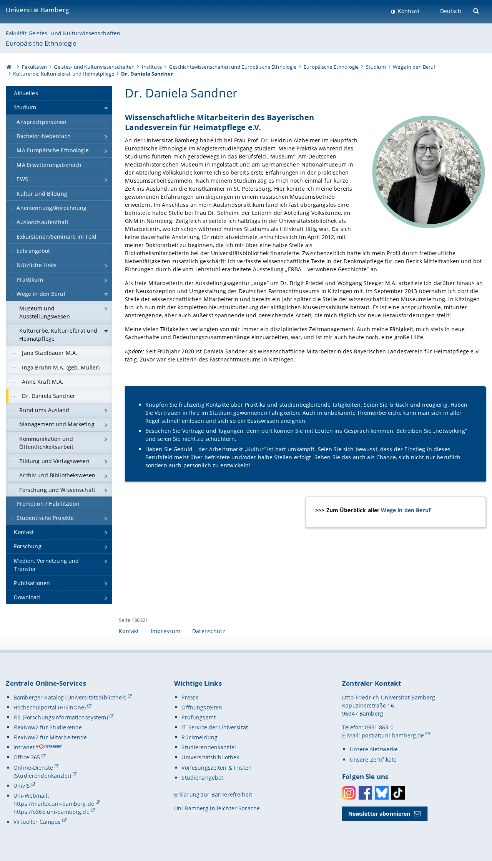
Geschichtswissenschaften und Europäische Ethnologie (232, 66)
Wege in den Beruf (414, 66)
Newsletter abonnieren (379, 813)
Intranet (24, 747)
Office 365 (26, 757)
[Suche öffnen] (476, 10)
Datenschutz (208, 631)
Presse (190, 697)
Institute (152, 66)
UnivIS (21, 785)
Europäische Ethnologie (41, 43)
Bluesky (382, 793)
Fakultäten (34, 66)
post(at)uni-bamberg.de (393, 735)
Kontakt (129, 631)
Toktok (398, 793)
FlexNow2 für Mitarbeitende (50, 737)
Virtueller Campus (37, 821)
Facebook (365, 793)
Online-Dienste (33, 767)
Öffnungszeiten (201, 707)
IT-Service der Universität (214, 727)
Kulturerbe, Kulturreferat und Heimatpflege (63, 73)
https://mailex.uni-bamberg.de (53, 803)
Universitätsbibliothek (210, 757)
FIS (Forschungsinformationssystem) (60, 717)
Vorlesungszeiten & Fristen (216, 767)
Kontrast (408, 11)
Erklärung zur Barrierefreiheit (213, 794)
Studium (376, 66)
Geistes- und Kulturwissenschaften (94, 66)
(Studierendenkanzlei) (42, 775)
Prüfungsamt (198, 717)
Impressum (165, 631)
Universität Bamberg (37, 9)
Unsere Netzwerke (374, 749)
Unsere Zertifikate (373, 759)
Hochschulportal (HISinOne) (49, 707)
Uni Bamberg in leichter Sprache (217, 808)
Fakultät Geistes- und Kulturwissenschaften (63, 33)
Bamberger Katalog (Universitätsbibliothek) (69, 697)
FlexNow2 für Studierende (47, 727)
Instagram (349, 793)
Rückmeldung (199, 737)
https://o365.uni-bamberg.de (51, 811)
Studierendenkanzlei (208, 747)
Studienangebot (202, 777)
